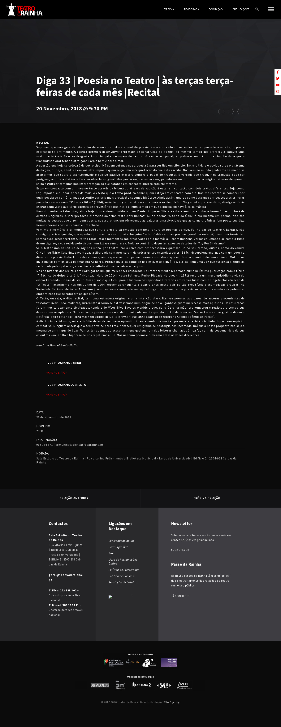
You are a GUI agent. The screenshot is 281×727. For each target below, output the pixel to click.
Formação (216, 9)
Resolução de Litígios (123, 582)
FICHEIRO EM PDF (56, 372)
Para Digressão (118, 547)
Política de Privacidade (124, 570)
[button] (257, 9)
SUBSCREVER (180, 550)
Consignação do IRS (122, 541)
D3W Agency (171, 702)
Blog (112, 553)
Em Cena (169, 9)
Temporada (191, 9)
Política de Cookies (121, 576)
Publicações (241, 9)
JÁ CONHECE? (180, 596)
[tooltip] (278, 72)
